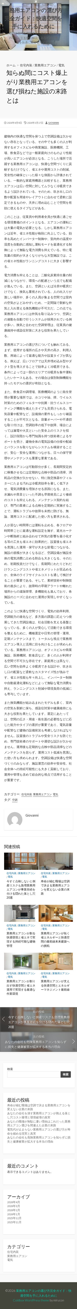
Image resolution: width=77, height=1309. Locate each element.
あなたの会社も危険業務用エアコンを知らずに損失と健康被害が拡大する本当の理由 (38, 1139)
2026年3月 (13, 1206)
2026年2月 (13, 1210)
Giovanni (53, 122)
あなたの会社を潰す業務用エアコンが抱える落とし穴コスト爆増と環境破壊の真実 (38, 1115)
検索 (10, 1069)
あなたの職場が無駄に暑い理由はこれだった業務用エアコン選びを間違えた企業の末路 (38, 1123)
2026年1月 (13, 1214)
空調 (14, 800)
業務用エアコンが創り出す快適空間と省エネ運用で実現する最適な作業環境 (21, 987)
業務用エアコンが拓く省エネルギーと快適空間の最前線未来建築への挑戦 (55, 939)
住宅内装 (26, 65)
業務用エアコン (45, 65)
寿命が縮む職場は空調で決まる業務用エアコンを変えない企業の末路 (55, 887)
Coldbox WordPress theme (31, 1300)
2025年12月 (14, 1218)
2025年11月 (14, 1222)
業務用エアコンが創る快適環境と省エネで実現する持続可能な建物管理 (21, 939)
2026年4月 (13, 1202)
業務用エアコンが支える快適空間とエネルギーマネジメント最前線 (55, 985)
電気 (61, 65)
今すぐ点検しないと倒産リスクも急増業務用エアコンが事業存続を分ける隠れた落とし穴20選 (21, 889)
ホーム (11, 65)
